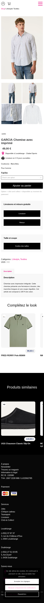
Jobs (3, 509)
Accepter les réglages (22, 581)
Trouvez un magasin (10, 470)
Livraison (22, 214)
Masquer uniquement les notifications (22, 588)
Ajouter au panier (22, 185)
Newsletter (5, 467)
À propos (5, 464)
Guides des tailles (22, 246)
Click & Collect (7, 520)
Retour (22, 222)
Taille (4, 173)
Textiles (16, 9)
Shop (3, 9)
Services (5, 504)
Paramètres (22, 594)
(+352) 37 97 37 (8, 533)
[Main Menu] (28, 3)
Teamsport (5, 514)
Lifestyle (9, 9)
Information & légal (9, 472)
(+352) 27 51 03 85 (9, 552)
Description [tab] (8, 271)
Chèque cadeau (8, 512)
